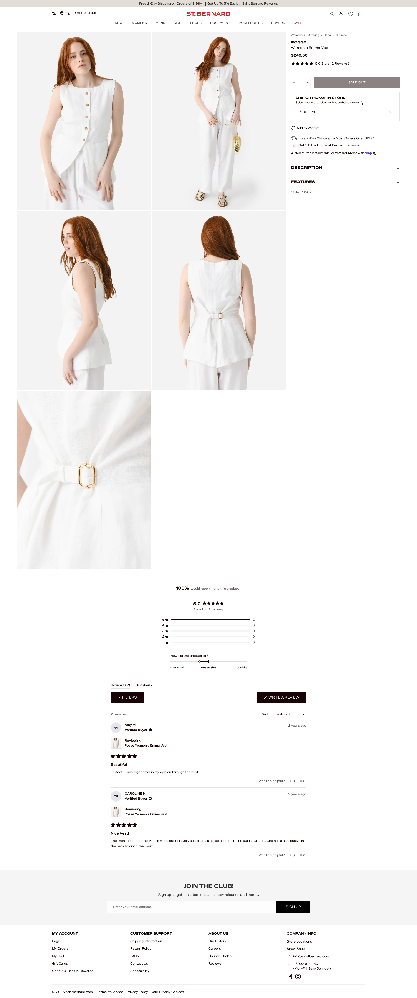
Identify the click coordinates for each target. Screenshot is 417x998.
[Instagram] (298, 976)
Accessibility (139, 971)
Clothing (313, 35)
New (119, 23)
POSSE (298, 42)
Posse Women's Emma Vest (146, 745)
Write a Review (287, 699)
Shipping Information (146, 941)
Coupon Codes (220, 956)
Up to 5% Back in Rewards (72, 971)
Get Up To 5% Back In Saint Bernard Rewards (242, 3)
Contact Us (139, 963)
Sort (265, 714)
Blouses (341, 35)
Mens (160, 23)
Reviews (215, 963)
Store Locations (299, 941)
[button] (320, 63)
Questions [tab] (144, 686)
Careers (214, 948)
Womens (139, 23)
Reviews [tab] (120, 686)
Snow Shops (296, 949)
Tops (327, 35)
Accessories (251, 23)
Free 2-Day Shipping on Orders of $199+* (171, 3)
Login (56, 941)
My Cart (58, 956)
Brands (278, 23)
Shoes (196, 23)
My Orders (60, 948)
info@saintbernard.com (311, 956)
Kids (177, 23)
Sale (298, 23)
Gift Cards (60, 963)
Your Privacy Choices (167, 992)
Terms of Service (110, 992)
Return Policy (140, 948)
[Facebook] (289, 976)
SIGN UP (293, 907)
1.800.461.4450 (305, 964)
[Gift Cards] (54, 13)
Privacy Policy (137, 992)
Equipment (220, 23)
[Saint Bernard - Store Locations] (62, 13)
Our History (217, 941)
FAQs (134, 956)
